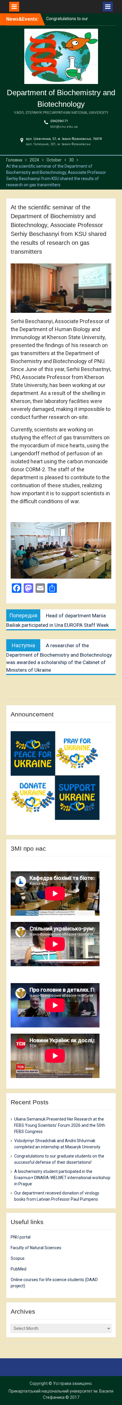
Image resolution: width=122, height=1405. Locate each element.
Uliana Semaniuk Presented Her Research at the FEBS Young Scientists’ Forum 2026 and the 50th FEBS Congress (59, 1125)
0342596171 (59, 121)
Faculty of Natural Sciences (36, 1247)
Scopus (18, 1258)
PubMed (18, 1269)
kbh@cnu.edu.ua (64, 127)
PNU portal (20, 1237)
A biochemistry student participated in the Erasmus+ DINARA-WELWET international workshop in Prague (62, 1177)
